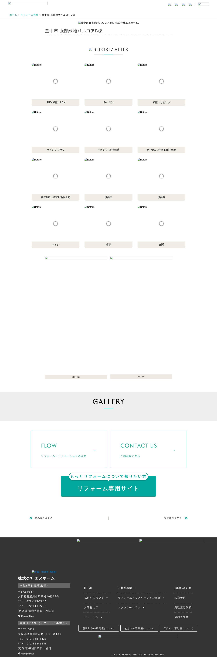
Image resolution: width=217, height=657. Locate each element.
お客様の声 (91, 607)
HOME (88, 588)
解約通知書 (181, 617)
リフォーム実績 (29, 15)
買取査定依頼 (183, 607)
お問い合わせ (183, 588)
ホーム (13, 15)
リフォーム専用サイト (108, 483)
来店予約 (180, 597)
